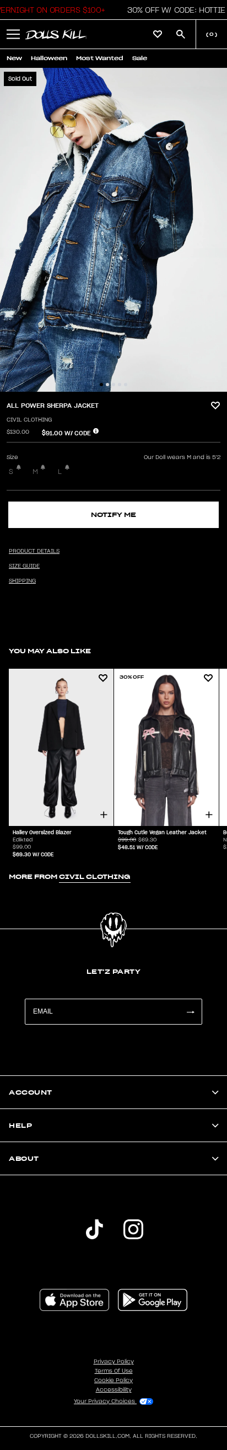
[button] (173, 10)
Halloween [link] (49, 58)
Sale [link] (139, 58)
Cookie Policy (113, 1380)
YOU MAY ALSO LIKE (50, 651)
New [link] (14, 58)
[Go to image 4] (119, 384)
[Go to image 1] (101, 384)
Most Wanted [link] (99, 58)
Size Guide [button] (24, 566)
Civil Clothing (29, 420)
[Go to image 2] (107, 384)
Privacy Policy (114, 1361)
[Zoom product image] (113, 230)
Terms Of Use (114, 1371)
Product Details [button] (34, 551)
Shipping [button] (22, 581)
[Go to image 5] (125, 384)
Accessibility (114, 1390)
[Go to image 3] (113, 384)
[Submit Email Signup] (190, 1011)
